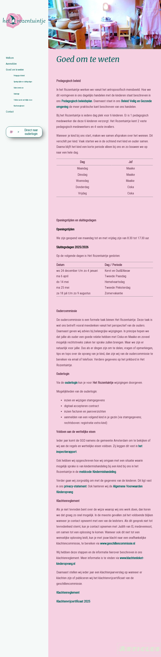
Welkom (10, 58)
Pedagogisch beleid (19, 76)
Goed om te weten (15, 69)
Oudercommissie (19, 88)
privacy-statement (75, 486)
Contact (10, 111)
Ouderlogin (16, 94)
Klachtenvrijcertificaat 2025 (73, 601)
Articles (139, 648)
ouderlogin (71, 382)
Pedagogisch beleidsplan (76, 101)
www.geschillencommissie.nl (117, 543)
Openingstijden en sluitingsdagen (23, 82)
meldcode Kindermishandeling (97, 472)
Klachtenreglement (19, 106)
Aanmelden (11, 63)
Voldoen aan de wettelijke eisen (23, 100)
